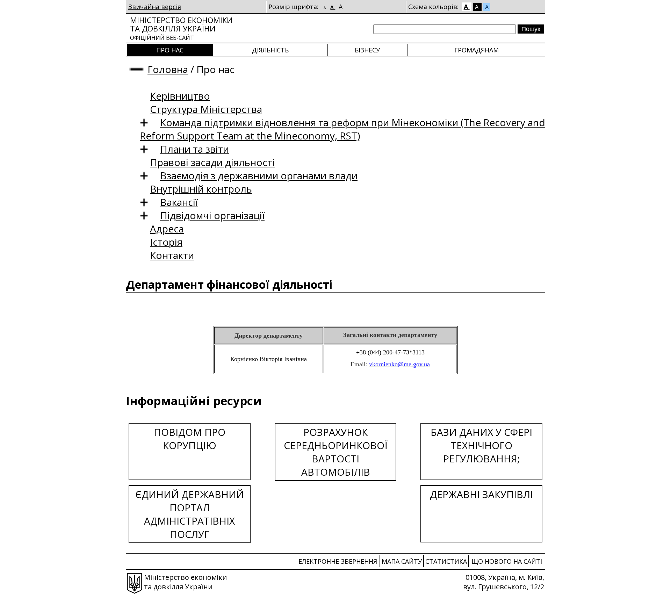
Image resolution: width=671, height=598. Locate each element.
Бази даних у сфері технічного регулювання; (481, 445)
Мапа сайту (402, 561)
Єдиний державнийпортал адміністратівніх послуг (189, 514)
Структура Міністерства (206, 109)
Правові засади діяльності (212, 162)
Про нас (169, 50)
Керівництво (180, 95)
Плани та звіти (194, 149)
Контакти (172, 255)
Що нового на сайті (506, 561)
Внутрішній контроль (201, 188)
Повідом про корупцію (189, 438)
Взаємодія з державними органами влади (259, 175)
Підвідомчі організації (212, 215)
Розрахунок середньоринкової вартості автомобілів (336, 451)
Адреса (167, 228)
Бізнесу (367, 50)
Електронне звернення (337, 561)
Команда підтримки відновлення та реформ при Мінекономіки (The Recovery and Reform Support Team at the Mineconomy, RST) (342, 129)
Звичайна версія (154, 6)
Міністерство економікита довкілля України (181, 28)
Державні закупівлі (481, 494)
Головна (167, 69)
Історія (166, 241)
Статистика (446, 561)
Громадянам (476, 50)
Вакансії (179, 202)
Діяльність (270, 50)
